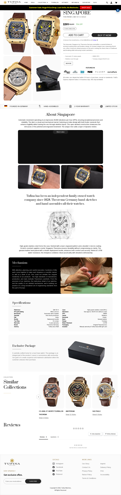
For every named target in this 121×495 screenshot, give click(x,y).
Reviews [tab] (42, 437)
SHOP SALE (86, 7)
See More (68, 63)
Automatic (65, 2)
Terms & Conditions (89, 478)
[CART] (116, 3)
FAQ (102, 471)
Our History (86, 2)
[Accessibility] (118, 10)
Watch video (60, 132)
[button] (107, 3)
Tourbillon (54, 2)
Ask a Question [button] (96, 434)
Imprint (102, 464)
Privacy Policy (87, 471)
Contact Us (86, 467)
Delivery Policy (105, 467)
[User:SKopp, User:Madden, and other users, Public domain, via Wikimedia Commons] (5, 106)
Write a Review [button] (111, 434)
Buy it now (104, 35)
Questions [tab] (53, 437)
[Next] (118, 397)
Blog (95, 2)
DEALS (33, 2)
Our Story (85, 464)
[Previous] (38, 397)
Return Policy (87, 475)
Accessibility (104, 475)
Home (26, 2)
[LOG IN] (111, 3)
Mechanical (75, 2)
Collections (42, 2)
